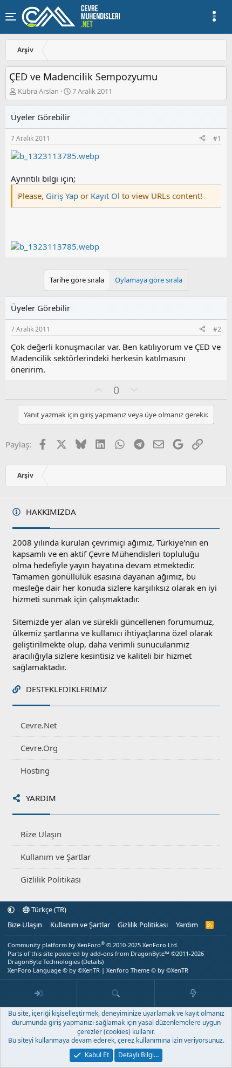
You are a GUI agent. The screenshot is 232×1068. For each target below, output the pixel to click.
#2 (217, 329)
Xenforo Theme (147, 970)
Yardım (187, 924)
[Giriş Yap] (38, 993)
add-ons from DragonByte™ (129, 953)
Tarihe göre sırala (77, 280)
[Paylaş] (202, 139)
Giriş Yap (62, 195)
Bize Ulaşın (41, 834)
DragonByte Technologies (44, 961)
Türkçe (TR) (48, 909)
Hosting (35, 770)
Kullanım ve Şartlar (56, 856)
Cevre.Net (39, 725)
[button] (11, 909)
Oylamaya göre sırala (148, 280)
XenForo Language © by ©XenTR (54, 970)
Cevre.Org (39, 747)
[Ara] (115, 993)
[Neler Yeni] (193, 993)
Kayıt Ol (106, 195)
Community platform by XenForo (93, 945)
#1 (217, 138)
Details (92, 961)
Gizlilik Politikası (51, 879)
